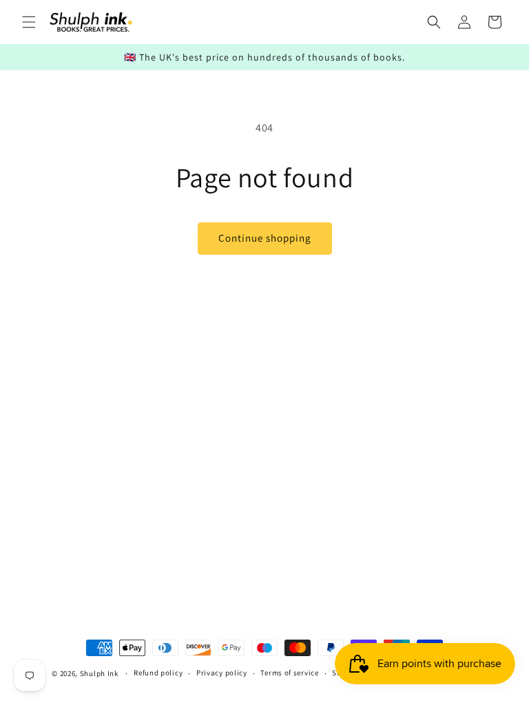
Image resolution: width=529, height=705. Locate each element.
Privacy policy (221, 672)
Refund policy (158, 672)
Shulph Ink (99, 673)
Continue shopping (264, 237)
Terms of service (289, 672)
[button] (29, 22)
